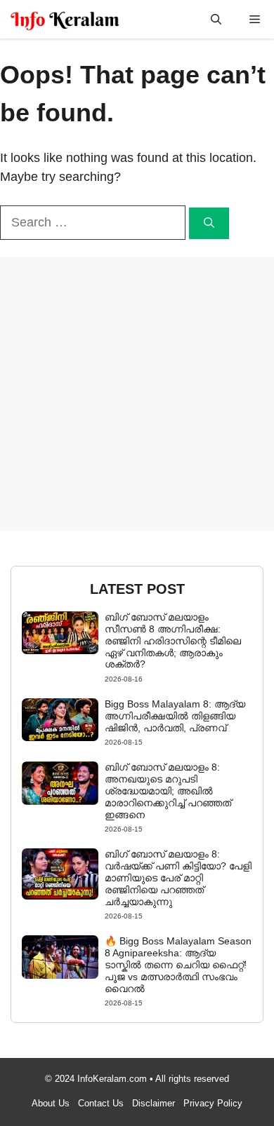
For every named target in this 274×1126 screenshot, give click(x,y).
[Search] (209, 223)
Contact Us (101, 1103)
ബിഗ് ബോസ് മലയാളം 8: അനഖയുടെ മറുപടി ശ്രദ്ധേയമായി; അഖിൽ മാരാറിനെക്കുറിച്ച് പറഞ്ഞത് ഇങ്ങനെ (168, 790)
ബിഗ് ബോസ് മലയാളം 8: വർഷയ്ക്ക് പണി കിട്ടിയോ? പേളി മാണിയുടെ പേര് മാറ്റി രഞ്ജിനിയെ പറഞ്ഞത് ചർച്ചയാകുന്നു (178, 877)
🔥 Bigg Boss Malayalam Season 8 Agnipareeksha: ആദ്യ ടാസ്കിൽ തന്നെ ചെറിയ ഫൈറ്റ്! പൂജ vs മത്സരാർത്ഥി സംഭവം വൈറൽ (178, 964)
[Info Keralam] (65, 19)
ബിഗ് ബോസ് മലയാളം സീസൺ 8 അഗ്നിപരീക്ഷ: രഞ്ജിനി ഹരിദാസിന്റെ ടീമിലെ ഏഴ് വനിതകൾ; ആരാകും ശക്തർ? (173, 640)
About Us (51, 1103)
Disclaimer (153, 1103)
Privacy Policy (212, 1103)
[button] (216, 19)
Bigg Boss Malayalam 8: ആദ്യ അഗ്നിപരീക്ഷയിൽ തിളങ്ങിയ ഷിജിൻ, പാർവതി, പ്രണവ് (175, 715)
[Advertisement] (137, 394)
